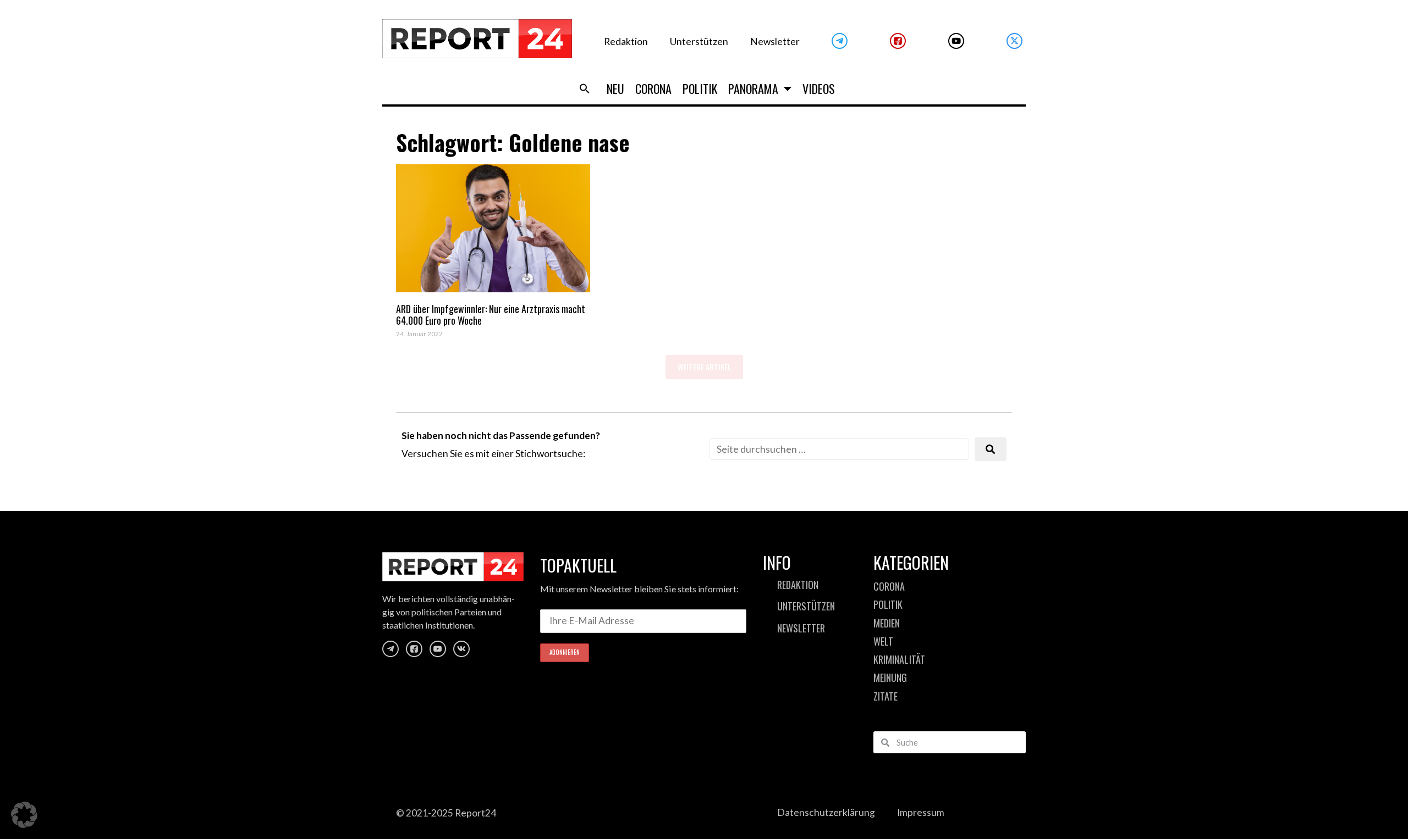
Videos (818, 88)
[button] (584, 88)
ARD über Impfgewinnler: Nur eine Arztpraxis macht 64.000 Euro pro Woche (490, 315)
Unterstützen (699, 41)
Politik (700, 88)
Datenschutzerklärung (826, 812)
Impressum (920, 812)
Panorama (753, 88)
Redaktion (626, 41)
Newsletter (775, 41)
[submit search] (991, 449)
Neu (615, 88)
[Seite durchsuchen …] (839, 449)
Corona (653, 88)
